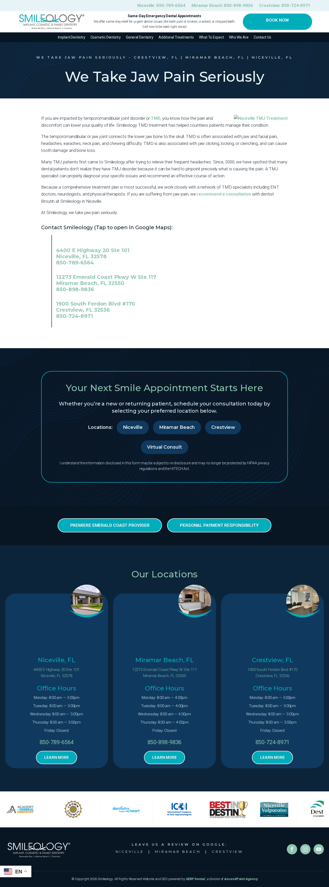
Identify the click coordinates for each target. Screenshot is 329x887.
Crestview (223, 427)
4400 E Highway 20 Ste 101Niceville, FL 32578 (56, 672)
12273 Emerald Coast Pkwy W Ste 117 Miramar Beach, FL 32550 (106, 280)
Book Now (277, 20)
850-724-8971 (74, 316)
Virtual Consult (164, 447)
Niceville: (161, 5)
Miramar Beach (177, 427)
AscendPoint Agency (241, 879)
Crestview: (284, 5)
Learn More (56, 757)
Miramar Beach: (222, 5)
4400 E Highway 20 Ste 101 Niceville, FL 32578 (93, 253)
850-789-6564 (75, 263)
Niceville (133, 427)
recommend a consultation (224, 194)
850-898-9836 (75, 289)
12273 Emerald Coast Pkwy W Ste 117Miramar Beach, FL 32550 (164, 672)
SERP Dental (195, 879)
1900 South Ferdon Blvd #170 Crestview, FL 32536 (95, 307)
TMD (155, 118)
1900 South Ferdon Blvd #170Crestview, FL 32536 (272, 672)
